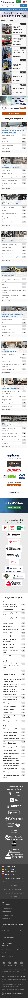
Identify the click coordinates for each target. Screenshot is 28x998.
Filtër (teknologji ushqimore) (18, 881)
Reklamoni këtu (14, 492)
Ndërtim (15, 9)
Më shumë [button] (5, 151)
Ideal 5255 (14, 885)
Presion (10, 9)
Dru (2, 9)
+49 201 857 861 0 (10, 869)
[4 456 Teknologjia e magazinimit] (14, 384)
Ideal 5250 (8, 893)
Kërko (24, 6)
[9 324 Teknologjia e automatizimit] (14, 199)
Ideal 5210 (5, 881)
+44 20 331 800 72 (10, 867)
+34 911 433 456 (9, 874)
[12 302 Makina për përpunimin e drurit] (14, 163)
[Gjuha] (24, 1)
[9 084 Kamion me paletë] (14, 236)
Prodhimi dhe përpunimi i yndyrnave (14, 889)
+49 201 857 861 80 (10, 872)
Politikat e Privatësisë (11, 993)
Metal (5, 9)
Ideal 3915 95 (14, 897)
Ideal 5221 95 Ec (18, 893)
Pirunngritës (22, 9)
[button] (26, 1)
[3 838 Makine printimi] (14, 421)
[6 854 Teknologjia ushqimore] (14, 347)
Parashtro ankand (14, 113)
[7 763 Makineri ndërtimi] (14, 271)
